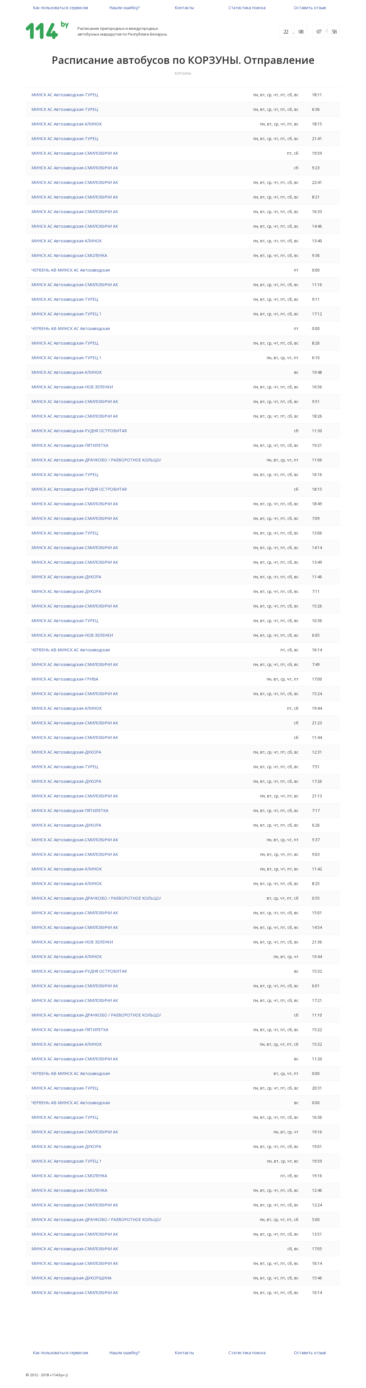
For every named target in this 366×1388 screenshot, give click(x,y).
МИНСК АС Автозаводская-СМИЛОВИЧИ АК (74, 153)
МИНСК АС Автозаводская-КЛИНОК (66, 124)
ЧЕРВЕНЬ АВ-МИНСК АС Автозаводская (70, 270)
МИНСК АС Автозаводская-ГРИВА (64, 679)
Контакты (184, 7)
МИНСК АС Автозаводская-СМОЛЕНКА (69, 255)
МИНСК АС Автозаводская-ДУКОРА (66, 576)
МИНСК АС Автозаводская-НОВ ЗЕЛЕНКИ (72, 387)
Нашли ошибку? (124, 7)
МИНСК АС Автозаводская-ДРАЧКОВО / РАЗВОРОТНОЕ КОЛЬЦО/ (96, 460)
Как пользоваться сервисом (60, 7)
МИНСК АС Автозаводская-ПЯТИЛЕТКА (69, 445)
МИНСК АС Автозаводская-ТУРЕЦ (64, 94)
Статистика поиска (247, 7)
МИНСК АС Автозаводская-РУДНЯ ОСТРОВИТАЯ (79, 430)
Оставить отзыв (310, 7)
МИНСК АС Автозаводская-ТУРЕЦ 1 (66, 313)
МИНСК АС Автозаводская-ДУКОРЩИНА (71, 1278)
